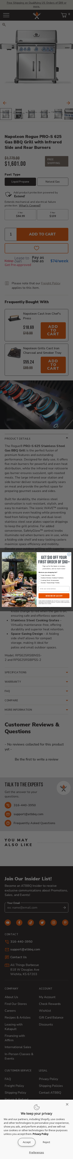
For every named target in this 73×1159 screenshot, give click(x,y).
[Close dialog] (68, 554)
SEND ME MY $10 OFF (53, 596)
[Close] (68, 1104)
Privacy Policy (40, 1134)
